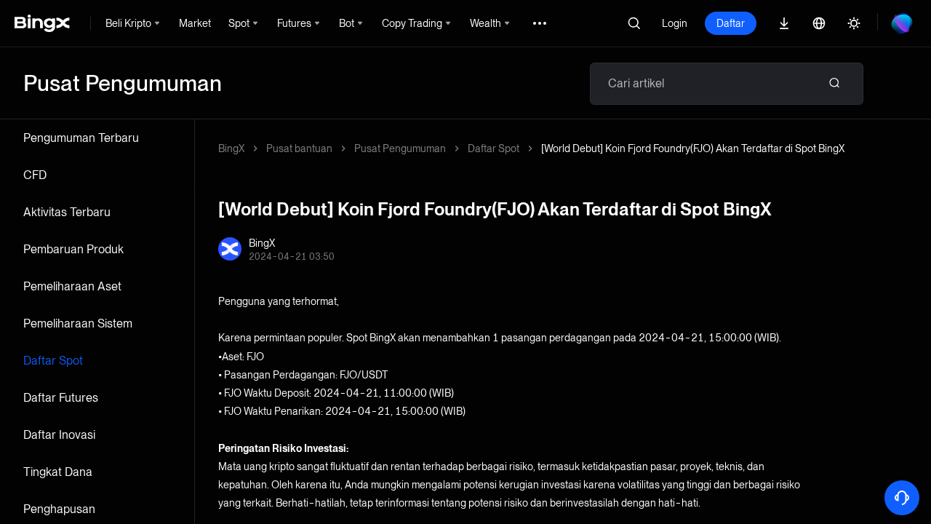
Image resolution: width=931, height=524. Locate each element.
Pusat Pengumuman (400, 148)
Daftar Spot (53, 361)
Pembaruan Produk (73, 249)
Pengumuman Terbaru (81, 138)
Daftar (730, 23)
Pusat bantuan (299, 148)
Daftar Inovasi (59, 435)
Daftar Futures (60, 398)
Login (674, 23)
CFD (35, 175)
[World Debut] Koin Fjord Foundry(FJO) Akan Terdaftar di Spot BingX (692, 148)
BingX (231, 148)
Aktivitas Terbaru (67, 212)
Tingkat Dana (57, 472)
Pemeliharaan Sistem (77, 323)
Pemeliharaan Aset (72, 286)
